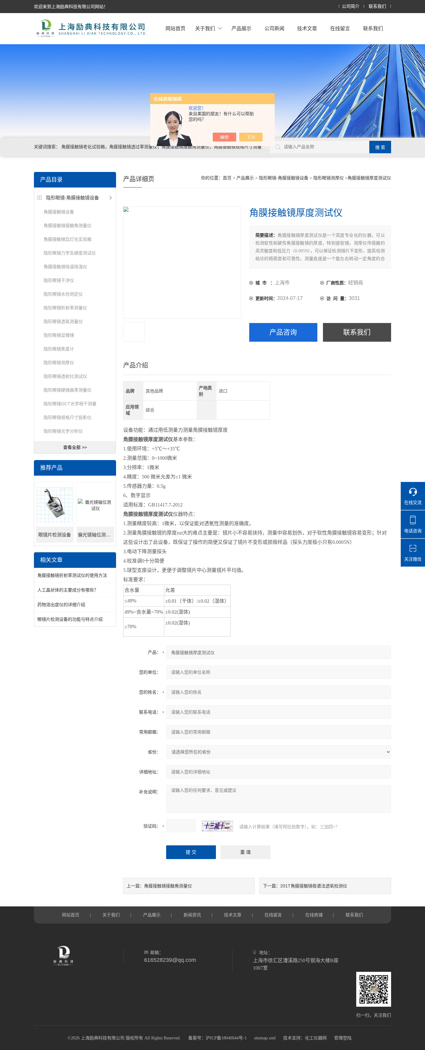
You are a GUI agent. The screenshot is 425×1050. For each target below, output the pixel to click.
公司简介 (350, 6)
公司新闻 (274, 28)
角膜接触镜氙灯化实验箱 (67, 239)
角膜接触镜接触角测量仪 (67, 225)
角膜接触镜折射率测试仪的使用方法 (72, 575)
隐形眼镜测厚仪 (59, 362)
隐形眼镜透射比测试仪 (65, 376)
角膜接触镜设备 (59, 211)
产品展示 (241, 28)
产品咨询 (283, 332)
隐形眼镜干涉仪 (59, 280)
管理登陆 (343, 1038)
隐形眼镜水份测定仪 (63, 294)
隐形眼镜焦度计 (59, 348)
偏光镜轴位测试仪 (96, 534)
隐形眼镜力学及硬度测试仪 (70, 252)
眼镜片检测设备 (54, 534)
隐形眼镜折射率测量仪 (65, 307)
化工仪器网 (316, 1038)
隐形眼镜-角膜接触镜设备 (72, 197)
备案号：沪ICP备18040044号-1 (217, 1038)
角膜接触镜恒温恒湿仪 (65, 266)
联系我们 (377, 6)
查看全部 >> (75, 447)
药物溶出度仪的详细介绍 (61, 604)
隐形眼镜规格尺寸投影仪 (67, 417)
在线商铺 (314, 914)
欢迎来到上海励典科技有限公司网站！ (71, 6)
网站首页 (175, 28)
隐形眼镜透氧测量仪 (63, 321)
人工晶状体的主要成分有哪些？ (67, 589)
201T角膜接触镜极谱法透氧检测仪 (313, 885)
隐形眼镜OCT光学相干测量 (70, 403)
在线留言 (340, 28)
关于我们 (205, 28)
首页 (227, 178)
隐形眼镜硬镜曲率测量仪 (67, 389)
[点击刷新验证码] (217, 826)
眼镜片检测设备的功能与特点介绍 (70, 619)
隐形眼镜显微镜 (59, 335)
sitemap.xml (265, 1038)
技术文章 (307, 28)
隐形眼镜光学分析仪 (63, 431)
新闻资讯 (192, 914)
